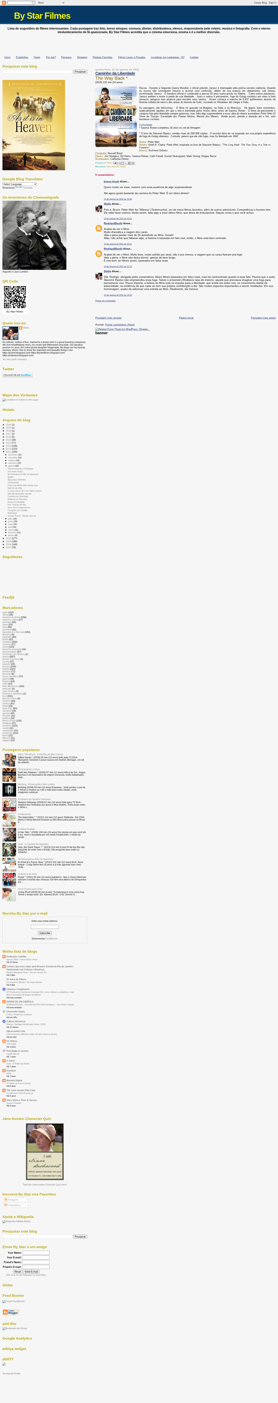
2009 (9, 541)
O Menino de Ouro (27, 874)
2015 (9, 440)
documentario (9, 651)
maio (10, 524)
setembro (12, 463)
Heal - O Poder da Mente (17, 1064)
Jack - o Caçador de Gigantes (33, 844)
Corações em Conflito (17, 510)
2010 (9, 538)
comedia (6, 642)
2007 (9, 547)
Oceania (6, 711)
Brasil (5, 639)
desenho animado (11, 649)
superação (7, 730)
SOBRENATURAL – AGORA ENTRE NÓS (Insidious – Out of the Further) (40, 1004)
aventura (115, 167)
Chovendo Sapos (15, 1011)
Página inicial (186, 317)
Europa (6, 666)
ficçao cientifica (10, 676)
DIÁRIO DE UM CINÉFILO (19, 1001)
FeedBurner (51, 938)
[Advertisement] (139, 43)
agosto (11, 466)
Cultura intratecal (15, 1021)
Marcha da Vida (15, 488)
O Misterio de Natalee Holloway (34, 799)
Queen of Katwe (13, 1103)
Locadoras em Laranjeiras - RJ (167, 57)
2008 (9, 544)
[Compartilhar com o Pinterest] (133, 163)
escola (5, 661)
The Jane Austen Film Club (20, 1090)
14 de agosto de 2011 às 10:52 (118, 295)
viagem (6, 740)
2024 (9, 424)
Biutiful (10, 477)
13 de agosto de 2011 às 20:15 (118, 218)
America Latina (10, 619)
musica (6, 703)
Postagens (12, 1199)
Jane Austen (8, 691)
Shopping (82, 57)
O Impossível (24, 814)
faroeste (6, 674)
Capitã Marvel (12, 1054)
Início (7, 57)
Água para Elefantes (17, 480)
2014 (9, 443)
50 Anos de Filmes (16, 979)
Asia (108, 167)
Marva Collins (9, 698)
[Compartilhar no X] (126, 163)
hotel (5, 683)
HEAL (9, 1073)
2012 (9, 448)
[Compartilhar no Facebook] (129, 163)
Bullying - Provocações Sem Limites (36, 784)
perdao (6, 713)
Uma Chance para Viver (30, 889)
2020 (9, 427)
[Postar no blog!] (122, 163)
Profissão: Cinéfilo (16, 956)
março (11, 530)
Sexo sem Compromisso (19, 507)
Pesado (6, 715)
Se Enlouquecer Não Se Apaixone (23, 474)
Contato (194, 57)
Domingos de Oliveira (13, 654)
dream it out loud (11, 659)
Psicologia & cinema (17, 1051)
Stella (107, 203)
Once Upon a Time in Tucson (21, 1100)
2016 (9, 437)
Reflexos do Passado (17, 499)
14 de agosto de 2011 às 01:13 (118, 266)
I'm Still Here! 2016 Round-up (19, 1093)
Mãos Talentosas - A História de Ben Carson (40, 754)
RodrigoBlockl (113, 223)
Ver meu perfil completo (14, 359)
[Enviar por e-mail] (119, 163)
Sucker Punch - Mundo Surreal (22, 516)
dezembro (13, 455)
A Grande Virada (15, 471)
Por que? (51, 57)
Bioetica (6, 634)
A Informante (13, 482)
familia (5, 669)
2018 (9, 430)
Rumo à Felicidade (16, 502)
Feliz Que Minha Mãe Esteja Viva (23, 485)
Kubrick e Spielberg (12, 693)
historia (6, 681)
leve (4, 696)
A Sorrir (10, 1060)
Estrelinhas (22, 57)
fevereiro (12, 532)
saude (5, 728)
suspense (7, 733)
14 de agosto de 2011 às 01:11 (118, 244)
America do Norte (11, 617)
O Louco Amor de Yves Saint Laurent (24, 491)
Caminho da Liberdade (115, 73)
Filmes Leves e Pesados (131, 57)
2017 (9, 434)
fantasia (6, 671)
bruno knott (111, 181)
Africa (5, 615)
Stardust (11, 1070)
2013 (9, 446)
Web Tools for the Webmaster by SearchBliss (26, 1275)
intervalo (6, 688)
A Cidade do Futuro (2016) (18, 1083)
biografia (7, 637)
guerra (5, 679)
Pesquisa (66, 57)
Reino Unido (9, 720)
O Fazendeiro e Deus (29, 769)
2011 (9, 451)
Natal (5, 706)
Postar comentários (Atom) (120, 324)
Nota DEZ (7, 708)
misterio (6, 701)
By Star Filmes (42, 16)
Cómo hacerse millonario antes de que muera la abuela (31, 1034)
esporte (6, 664)
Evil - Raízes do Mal (17, 505)
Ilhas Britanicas (10, 686)
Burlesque (12, 513)
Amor (5, 624)
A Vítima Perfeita (26, 829)
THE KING (11, 1044)
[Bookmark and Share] (14, 1328)
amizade (6, 622)
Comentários (14, 1205)
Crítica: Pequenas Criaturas (19, 1014)
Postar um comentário (105, 301)
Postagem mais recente (108, 317)
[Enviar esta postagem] (114, 163)
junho (11, 521)
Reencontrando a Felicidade (20, 469)
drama (123, 167)
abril (10, 527)
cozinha (6, 644)
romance (7, 725)
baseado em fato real (13, 632)
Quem (37, 57)
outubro (12, 460)
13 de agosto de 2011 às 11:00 (118, 199)
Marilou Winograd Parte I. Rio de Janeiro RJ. (26, 972)
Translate (28, 188)
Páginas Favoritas (103, 57)
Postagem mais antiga (263, 317)
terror (5, 735)
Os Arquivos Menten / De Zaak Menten (24, 982)
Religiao (6, 723)
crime (5, 647)
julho (10, 519)
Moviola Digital (14, 1080)
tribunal (6, 738)
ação (5, 612)
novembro (13, 457)
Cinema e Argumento (17, 989)
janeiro (11, 535)
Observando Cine (15, 1031)
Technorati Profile (11, 1373)
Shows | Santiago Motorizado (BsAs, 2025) (26, 1024)
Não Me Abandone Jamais (20, 494)
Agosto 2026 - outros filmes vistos (22, 959)
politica (6, 718)
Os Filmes (11, 1041)
